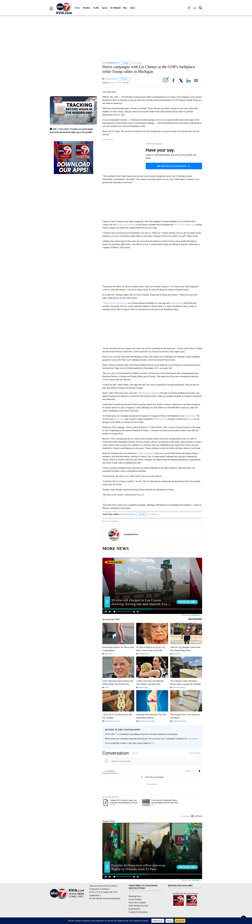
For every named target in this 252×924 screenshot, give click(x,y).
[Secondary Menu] (53, 8)
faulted (190, 419)
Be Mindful (115, 8)
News (77, 8)
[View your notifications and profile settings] (199, 771)
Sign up (197, 753)
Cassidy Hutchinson (145, 453)
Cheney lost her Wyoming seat (115, 303)
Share (132, 8)
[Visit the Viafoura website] (196, 816)
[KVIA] (64, 7)
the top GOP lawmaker (126, 224)
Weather (86, 8)
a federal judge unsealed (148, 393)
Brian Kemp (190, 416)
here (152, 743)
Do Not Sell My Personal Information (104, 898)
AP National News (127, 514)
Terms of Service (96, 886)
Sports (105, 8)
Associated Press (111, 79)
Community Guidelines (99, 889)
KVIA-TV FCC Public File (100, 892)
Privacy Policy (111, 886)
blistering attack (160, 419)
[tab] (109, 771)
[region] (152, 784)
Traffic (96, 8)
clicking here (192, 738)
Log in (191, 753)
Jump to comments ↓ (110, 521)
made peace (119, 419)
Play (125, 8)
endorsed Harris (176, 303)
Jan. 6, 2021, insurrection (184, 224)
